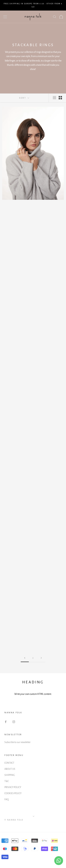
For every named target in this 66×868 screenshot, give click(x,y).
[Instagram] (13, 722)
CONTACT (9, 763)
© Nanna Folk (13, 820)
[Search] (54, 16)
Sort (23, 98)
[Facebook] (5, 722)
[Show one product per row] (54, 97)
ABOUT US (9, 769)
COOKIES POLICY (12, 793)
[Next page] (41, 658)
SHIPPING (9, 775)
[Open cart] (61, 17)
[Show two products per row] (60, 97)
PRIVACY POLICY (12, 787)
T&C (6, 781)
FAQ (6, 799)
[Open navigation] (5, 16)
